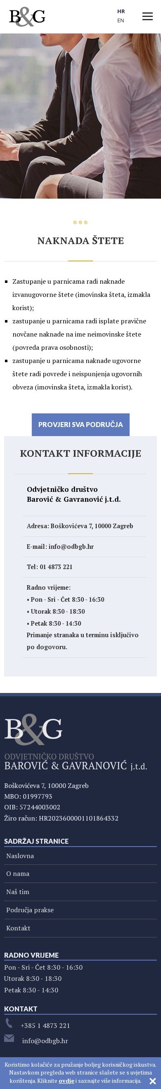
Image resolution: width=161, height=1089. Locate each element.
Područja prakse (30, 909)
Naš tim (17, 891)
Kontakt (18, 927)
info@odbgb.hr (44, 1040)
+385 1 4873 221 (45, 1025)
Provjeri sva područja (80, 424)
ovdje (66, 1080)
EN (120, 20)
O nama (17, 873)
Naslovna (20, 855)
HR (121, 11)
